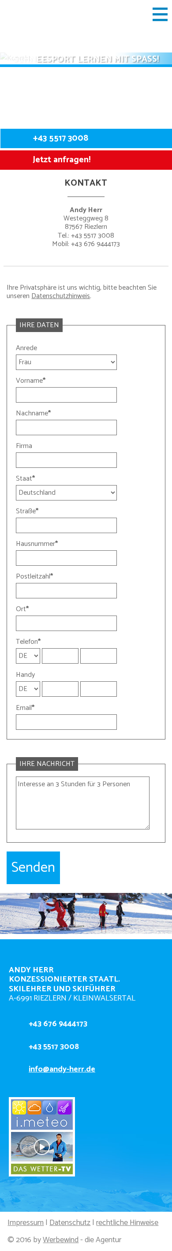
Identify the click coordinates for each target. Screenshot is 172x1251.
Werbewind (61, 1240)
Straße (27, 511)
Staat (25, 479)
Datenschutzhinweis (60, 296)
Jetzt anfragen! (61, 160)
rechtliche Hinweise (127, 1222)
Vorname (30, 381)
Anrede (26, 348)
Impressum (25, 1222)
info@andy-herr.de (62, 1069)
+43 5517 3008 (60, 138)
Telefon (28, 642)
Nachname (33, 413)
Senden (33, 867)
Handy (25, 675)
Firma (24, 446)
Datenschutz (69, 1222)
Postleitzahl (34, 577)
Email (25, 708)
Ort (22, 609)
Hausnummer (37, 544)
